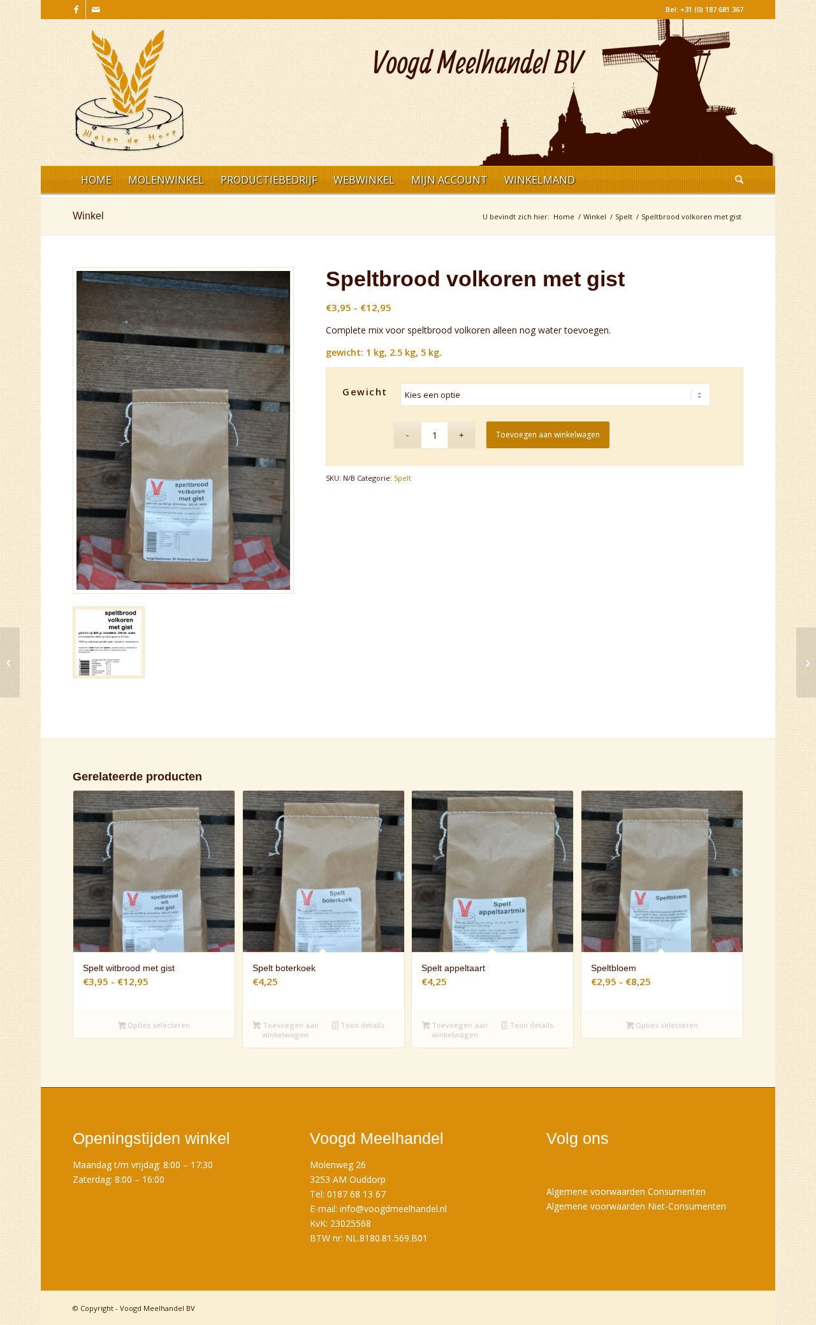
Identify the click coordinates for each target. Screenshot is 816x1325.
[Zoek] (735, 182)
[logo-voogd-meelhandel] (130, 97)
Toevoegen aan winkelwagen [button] (290, 1029)
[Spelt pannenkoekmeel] (806, 662)
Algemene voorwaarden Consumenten (626, 1191)
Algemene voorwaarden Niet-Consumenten (636, 1206)
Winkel (88, 215)
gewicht (365, 392)
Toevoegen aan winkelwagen (548, 434)
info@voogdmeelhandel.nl (393, 1209)
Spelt (402, 478)
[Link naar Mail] (95, 9)
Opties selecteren (158, 1025)
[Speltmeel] (10, 662)
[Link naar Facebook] (76, 9)
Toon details (361, 1025)
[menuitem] (96, 182)
